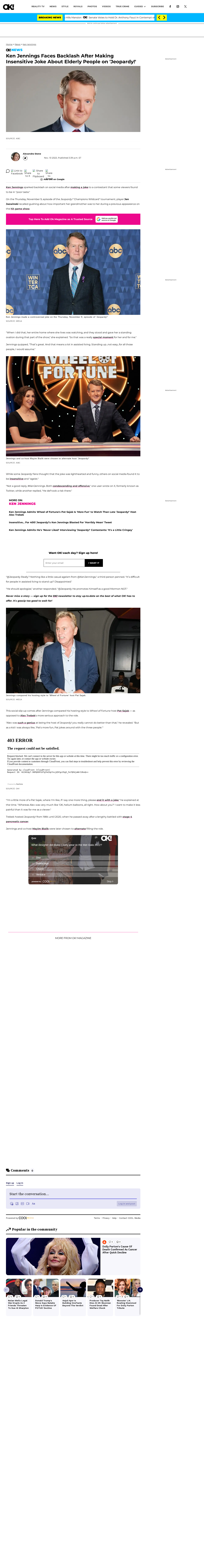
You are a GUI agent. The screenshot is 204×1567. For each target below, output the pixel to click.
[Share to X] (27, 171)
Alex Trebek (27, 715)
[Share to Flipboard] (38, 171)
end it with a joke (108, 800)
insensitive (16, 478)
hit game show (20, 208)
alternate (80, 828)
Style (65, 6)
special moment (103, 337)
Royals (77, 6)
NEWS (53, 6)
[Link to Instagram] (178, 6)
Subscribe (157, 6)
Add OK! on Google (54, 179)
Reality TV (38, 6)
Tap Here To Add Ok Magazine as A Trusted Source (60, 219)
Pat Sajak (123, 710)
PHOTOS (92, 6)
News (17, 44)
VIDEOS (106, 6)
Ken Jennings (14, 187)
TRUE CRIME (122, 6)
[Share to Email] (49, 171)
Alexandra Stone (32, 153)
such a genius (26, 722)
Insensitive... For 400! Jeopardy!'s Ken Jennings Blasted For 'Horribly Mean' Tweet (60, 522)
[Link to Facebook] (170, 6)
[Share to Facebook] (17, 171)
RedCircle (19, 784)
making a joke (79, 187)
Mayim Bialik (40, 828)
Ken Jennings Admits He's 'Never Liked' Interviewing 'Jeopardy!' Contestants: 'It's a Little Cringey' (71, 530)
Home (9, 44)
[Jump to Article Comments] (8, 171)
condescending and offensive (71, 486)
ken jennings (29, 44)
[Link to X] (185, 6)
